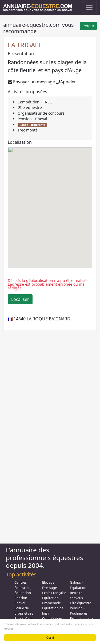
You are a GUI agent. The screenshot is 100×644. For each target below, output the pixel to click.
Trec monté (28, 130)
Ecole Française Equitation (54, 595)
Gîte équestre (30, 107)
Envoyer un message (33, 82)
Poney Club (23, 618)
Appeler (68, 82)
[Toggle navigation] (89, 7)
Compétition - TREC (35, 101)
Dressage (49, 587)
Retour (88, 25)
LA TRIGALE (25, 44)
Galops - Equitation (78, 585)
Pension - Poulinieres (78, 610)
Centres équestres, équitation (22, 587)
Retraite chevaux (76, 595)
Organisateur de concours (41, 113)
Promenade (51, 602)
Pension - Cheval (32, 118)
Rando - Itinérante (32, 125)
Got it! (50, 637)
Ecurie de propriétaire (23, 610)
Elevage (48, 582)
